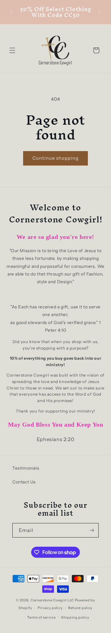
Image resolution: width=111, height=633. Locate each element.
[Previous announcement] (11, 12)
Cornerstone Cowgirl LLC (52, 600)
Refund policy (80, 608)
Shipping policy (75, 617)
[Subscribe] (91, 530)
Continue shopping (55, 158)
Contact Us (24, 482)
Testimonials (25, 468)
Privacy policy (50, 608)
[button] (12, 50)
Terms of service (41, 617)
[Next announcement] (99, 12)
